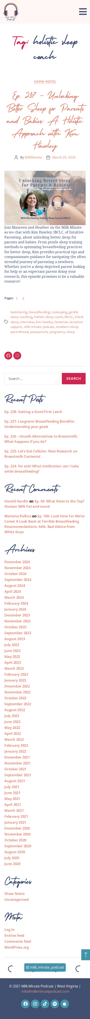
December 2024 (17, 561)
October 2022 (15, 698)
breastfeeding (39, 312)
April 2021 (12, 804)
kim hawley (44, 322)
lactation (61, 322)
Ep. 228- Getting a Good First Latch (33, 411)
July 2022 (11, 715)
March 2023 (14, 668)
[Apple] (64, 1003)
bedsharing (18, 312)
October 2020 (15, 840)
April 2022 (12, 733)
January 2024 (15, 609)
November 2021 (17, 763)
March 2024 (14, 597)
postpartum (39, 332)
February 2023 (16, 674)
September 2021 (17, 775)
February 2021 (16, 816)
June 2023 (12, 650)
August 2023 (14, 638)
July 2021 (11, 786)
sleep (71, 332)
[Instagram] (17, 356)
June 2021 (12, 792)
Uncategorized (16, 899)
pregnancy (57, 332)
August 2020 (14, 852)
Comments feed (17, 941)
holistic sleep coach (48, 317)
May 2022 (12, 727)
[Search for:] (31, 379)
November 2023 (17, 621)
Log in (9, 929)
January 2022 (15, 751)
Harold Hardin (16, 501)
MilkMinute (33, 157)
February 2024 (16, 603)
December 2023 (17, 615)
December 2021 (17, 757)
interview (27, 322)
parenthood (19, 332)
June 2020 (12, 863)
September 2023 (17, 633)
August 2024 (14, 585)
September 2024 (17, 579)
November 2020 (17, 834)
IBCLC (68, 317)
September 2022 (17, 704)
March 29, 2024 (64, 157)
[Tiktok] (45, 1003)
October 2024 (15, 573)
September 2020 (17, 846)
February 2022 (16, 745)
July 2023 (11, 644)
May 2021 (12, 798)
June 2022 (12, 721)
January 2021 (15, 822)
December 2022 (17, 686)
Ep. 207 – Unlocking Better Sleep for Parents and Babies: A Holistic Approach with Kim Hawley (44, 119)
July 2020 (11, 857)
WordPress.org (16, 947)
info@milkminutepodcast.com (45, 991)
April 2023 (12, 662)
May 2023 (12, 656)
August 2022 (14, 709)
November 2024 (17, 567)
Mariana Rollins (17, 516)
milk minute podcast (39, 326)
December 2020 (17, 828)
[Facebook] (8, 356)
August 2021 (14, 781)
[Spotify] (54, 1003)
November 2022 (17, 692)
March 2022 (14, 739)
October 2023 (15, 627)
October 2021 (15, 769)
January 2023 (15, 680)
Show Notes (45, 82)
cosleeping (59, 312)
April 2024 (12, 591)
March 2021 (14, 810)
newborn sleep (67, 326)
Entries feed (14, 935)
